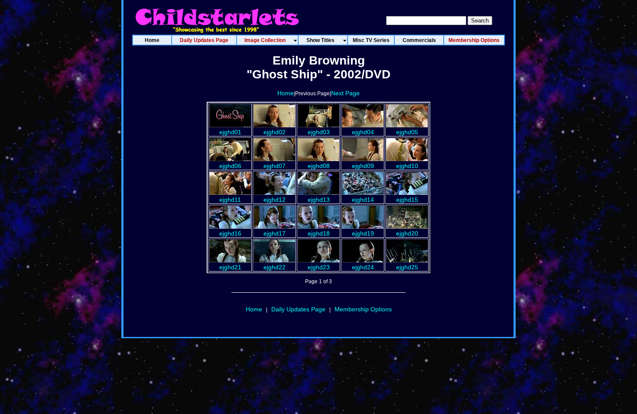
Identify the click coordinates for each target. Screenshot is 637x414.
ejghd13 (319, 199)
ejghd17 (274, 233)
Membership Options (363, 309)
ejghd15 (407, 199)
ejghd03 (319, 132)
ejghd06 (230, 165)
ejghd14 (363, 199)
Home (285, 93)
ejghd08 (319, 165)
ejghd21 (230, 267)
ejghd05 (407, 132)
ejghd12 (274, 199)
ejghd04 (363, 132)
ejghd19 (363, 233)
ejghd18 (319, 233)
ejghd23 (319, 267)
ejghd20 (407, 233)
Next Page (345, 93)
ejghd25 (407, 267)
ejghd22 (274, 267)
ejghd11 (230, 199)
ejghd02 (274, 132)
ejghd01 (230, 132)
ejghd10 (407, 165)
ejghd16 (230, 233)
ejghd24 (363, 267)
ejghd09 (363, 165)
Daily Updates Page (298, 309)
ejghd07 (274, 165)
